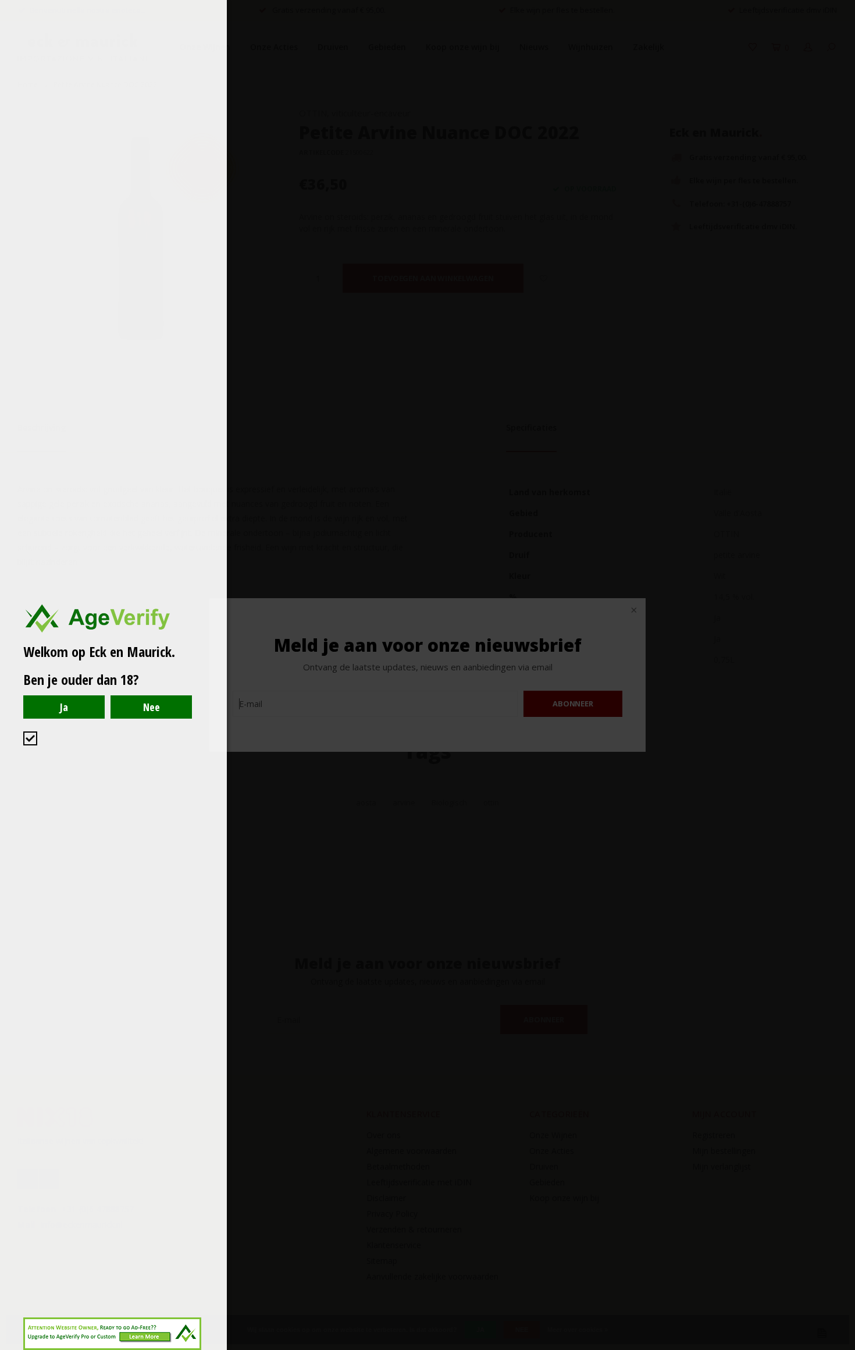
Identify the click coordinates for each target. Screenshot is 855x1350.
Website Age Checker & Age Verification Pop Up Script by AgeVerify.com (840, 1347)
